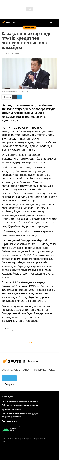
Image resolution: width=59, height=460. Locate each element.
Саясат (26, 370)
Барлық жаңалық (11, 370)
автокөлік (7, 328)
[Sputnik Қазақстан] (9, 23)
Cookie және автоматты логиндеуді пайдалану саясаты (20, 415)
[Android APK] (11, 429)
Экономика (40, 370)
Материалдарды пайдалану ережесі (20, 400)
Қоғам (52, 370)
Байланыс (7, 405)
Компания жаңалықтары (25, 405)
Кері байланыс (9, 420)
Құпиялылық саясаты (12, 409)
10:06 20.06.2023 (10, 53)
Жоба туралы (8, 396)
